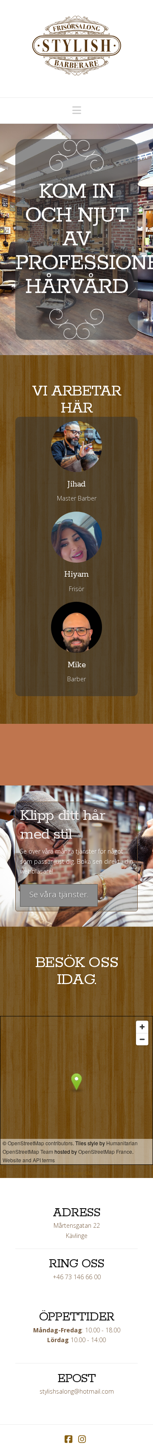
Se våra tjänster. (58, 894)
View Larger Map (77, 1173)
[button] (76, 110)
